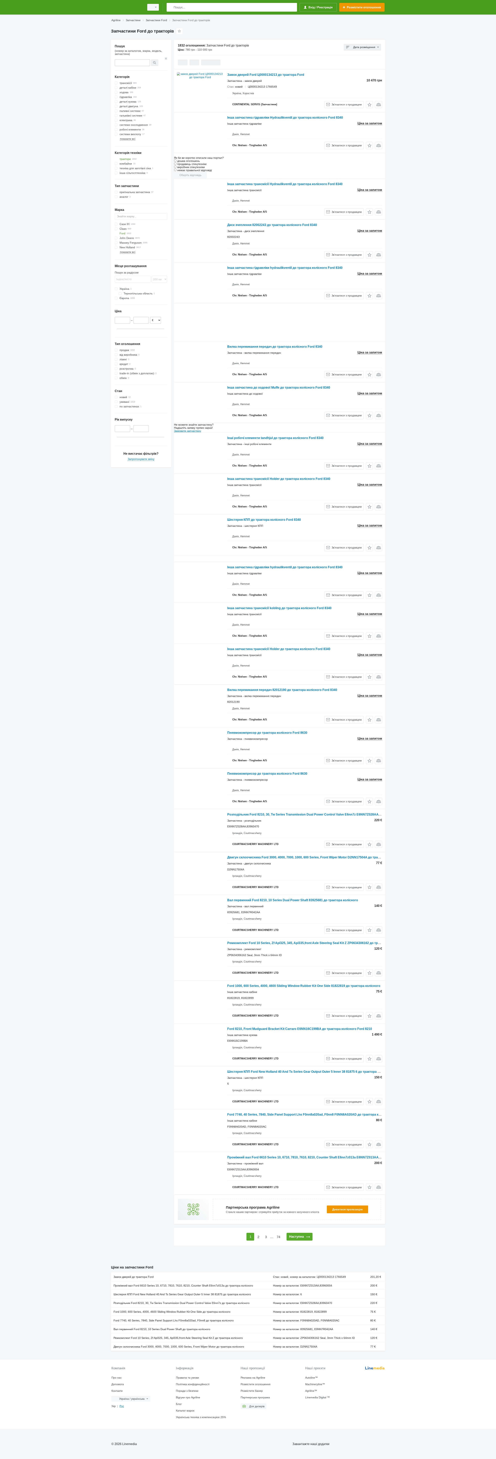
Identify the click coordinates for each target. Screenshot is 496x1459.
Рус (122, 1406)
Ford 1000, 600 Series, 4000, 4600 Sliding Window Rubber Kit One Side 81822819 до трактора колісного (303, 985)
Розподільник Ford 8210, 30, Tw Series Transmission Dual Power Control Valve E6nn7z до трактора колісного (182, 1303)
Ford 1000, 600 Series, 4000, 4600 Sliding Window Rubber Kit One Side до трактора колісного (172, 1311)
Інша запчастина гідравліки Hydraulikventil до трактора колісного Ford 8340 (285, 117)
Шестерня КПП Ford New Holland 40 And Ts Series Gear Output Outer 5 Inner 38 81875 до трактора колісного (182, 1294)
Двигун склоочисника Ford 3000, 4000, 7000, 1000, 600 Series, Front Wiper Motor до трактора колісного (179, 1346)
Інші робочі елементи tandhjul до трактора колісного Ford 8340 (275, 438)
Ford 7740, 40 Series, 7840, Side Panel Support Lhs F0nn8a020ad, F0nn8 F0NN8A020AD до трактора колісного (309, 1114)
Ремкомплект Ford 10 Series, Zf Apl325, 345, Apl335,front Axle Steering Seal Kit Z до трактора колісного (178, 1337)
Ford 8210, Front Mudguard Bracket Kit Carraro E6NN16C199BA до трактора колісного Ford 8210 (299, 1028)
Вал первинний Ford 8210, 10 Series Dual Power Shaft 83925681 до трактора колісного (292, 900)
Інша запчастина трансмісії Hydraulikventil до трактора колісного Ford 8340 (285, 184)
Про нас (116, 1377)
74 (278, 1237)
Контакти (117, 1390)
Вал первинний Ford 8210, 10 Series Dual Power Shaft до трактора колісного (162, 1329)
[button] (369, 104)
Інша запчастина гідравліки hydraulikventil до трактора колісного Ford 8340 (285, 267)
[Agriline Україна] (126, 7)
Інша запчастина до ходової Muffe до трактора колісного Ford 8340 (278, 387)
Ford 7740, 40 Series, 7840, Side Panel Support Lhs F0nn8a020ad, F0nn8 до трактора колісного (174, 1320)
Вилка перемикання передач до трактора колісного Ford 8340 (274, 346)
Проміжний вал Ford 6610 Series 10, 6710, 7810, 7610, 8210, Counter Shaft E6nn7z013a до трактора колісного (183, 1285)
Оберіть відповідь (190, 175)
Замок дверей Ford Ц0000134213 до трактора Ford (265, 74)
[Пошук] (170, 7)
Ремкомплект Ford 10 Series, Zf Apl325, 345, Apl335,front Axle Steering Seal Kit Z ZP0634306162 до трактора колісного (315, 943)
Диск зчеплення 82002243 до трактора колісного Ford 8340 (272, 225)
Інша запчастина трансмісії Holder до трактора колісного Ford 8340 (278, 478)
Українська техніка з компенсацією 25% (201, 1417)
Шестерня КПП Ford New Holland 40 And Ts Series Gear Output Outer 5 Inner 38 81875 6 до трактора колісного (310, 1071)
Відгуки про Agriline (188, 1397)
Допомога (117, 1384)
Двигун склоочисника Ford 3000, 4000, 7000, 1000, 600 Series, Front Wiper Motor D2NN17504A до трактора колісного (314, 857)
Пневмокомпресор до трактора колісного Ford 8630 (267, 732)
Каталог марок (185, 1410)
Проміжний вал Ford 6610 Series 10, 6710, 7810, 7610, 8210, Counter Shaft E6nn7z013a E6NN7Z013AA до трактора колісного (320, 1157)
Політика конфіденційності (192, 1384)
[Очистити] (166, 58)
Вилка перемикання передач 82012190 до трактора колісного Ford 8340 (282, 690)
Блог (179, 1404)
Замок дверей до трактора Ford (134, 1276)
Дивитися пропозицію (347, 1209)
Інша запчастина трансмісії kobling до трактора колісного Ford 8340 (279, 608)
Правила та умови (187, 1377)
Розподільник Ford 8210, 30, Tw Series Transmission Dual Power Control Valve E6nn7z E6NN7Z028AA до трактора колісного (320, 814)
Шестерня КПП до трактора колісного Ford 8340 (264, 519)
